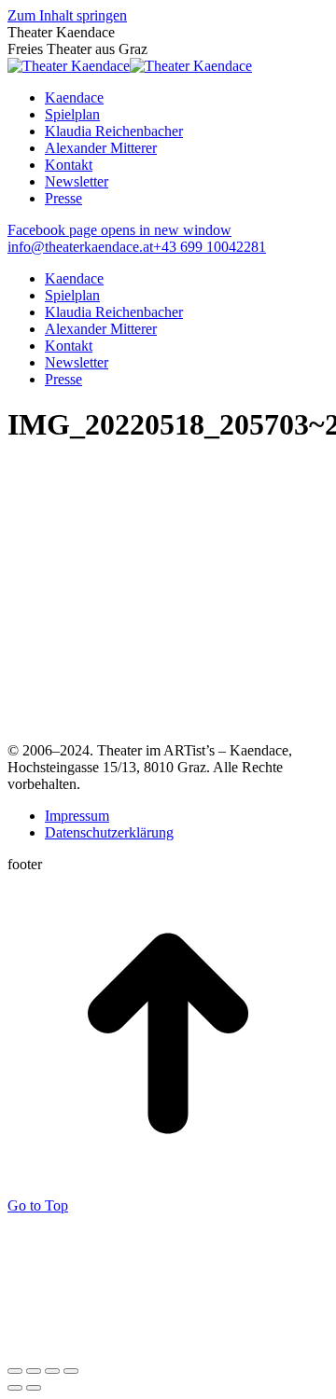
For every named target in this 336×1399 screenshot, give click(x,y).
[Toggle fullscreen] (52, 1371)
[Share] (33, 1371)
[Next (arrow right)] (33, 1388)
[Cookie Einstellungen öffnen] (147, 1349)
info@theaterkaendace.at (80, 247)
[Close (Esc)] (14, 1371)
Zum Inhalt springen (67, 15)
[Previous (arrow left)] (14, 1388)
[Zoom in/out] (70, 1371)
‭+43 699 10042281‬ (209, 247)
